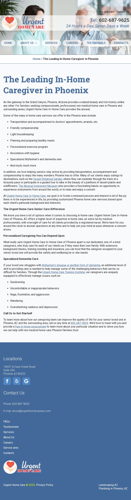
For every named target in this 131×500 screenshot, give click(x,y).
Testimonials (96, 43)
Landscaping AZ (108, 485)
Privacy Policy (44, 485)
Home (8, 43)
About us (27, 43)
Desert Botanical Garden (47, 179)
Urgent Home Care (14, 485)
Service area (10, 447)
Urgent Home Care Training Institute (63, 272)
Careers (72, 43)
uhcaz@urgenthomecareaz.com (31, 411)
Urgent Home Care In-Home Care (26, 195)
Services (51, 43)
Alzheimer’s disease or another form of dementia (71, 265)
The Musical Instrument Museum (38, 186)
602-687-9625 (79, 323)
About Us (8, 437)
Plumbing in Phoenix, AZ (113, 488)
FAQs (6, 421)
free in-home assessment (30, 326)
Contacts (8, 453)
